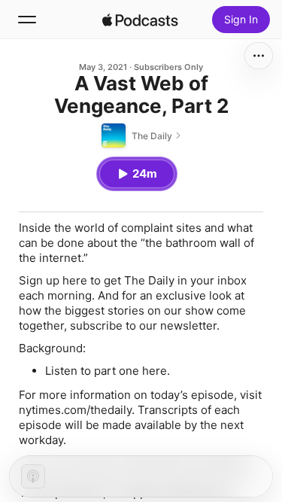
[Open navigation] (27, 19)
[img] (141, 19)
